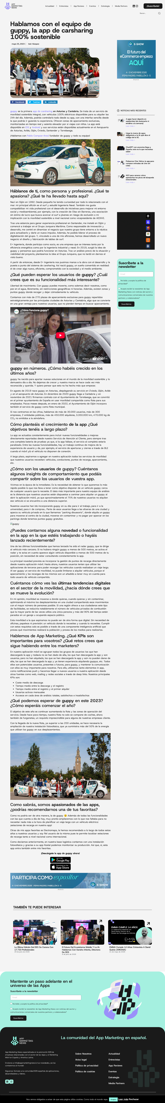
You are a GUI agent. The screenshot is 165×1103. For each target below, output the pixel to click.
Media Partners (121, 6)
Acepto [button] (113, 1099)
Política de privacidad (86, 1065)
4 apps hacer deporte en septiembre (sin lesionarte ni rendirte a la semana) (137, 121)
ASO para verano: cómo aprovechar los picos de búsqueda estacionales (140, 177)
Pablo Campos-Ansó (38, 135)
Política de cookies (85, 1071)
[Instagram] (136, 6)
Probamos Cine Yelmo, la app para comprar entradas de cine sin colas (140, 163)
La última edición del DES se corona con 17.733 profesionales (33, 948)
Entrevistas (63, 6)
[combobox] (147, 13)
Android (36, 127)
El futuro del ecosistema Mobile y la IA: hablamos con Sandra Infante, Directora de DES (81, 949)
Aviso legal (81, 1059)
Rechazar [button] (134, 1099)
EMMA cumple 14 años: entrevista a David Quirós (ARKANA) (129, 948)
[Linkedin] (133, 6)
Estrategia (105, 6)
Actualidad (49, 6)
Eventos (92, 6)
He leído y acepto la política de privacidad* (30, 1004)
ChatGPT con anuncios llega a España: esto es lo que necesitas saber (139, 149)
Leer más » (130, 126)
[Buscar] (159, 13)
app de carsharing (42, 111)
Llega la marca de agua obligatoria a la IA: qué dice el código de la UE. (138, 135)
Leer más (123, 1099)
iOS (27, 127)
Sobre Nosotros (83, 1053)
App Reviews (79, 6)
